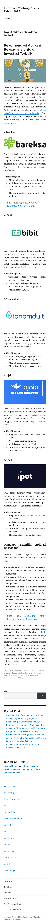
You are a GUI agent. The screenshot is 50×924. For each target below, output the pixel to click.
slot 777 (7, 844)
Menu (7, 18)
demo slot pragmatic (13, 799)
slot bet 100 (9, 851)
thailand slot (10, 812)
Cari (5, 691)
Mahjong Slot (10, 898)
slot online (9, 825)
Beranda (8, 881)
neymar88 (8, 766)
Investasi (18, 670)
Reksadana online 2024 (13, 678)
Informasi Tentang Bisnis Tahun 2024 (18, 917)
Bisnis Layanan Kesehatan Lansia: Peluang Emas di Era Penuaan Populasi (22, 769)
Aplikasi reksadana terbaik (34, 670)
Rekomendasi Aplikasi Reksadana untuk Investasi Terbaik (22, 49)
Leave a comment (30, 678)
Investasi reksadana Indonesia (15, 673)
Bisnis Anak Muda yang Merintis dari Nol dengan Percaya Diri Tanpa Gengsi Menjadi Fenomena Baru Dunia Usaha (26, 738)
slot (5, 831)
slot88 (7, 805)
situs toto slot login (13, 818)
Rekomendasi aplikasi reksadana (25, 675)
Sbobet (7, 893)
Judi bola (8, 887)
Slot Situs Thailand (12, 910)
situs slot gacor (11, 870)
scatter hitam (10, 857)
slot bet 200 (9, 786)
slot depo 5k (9, 793)
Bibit (43, 632)
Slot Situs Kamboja (12, 904)
